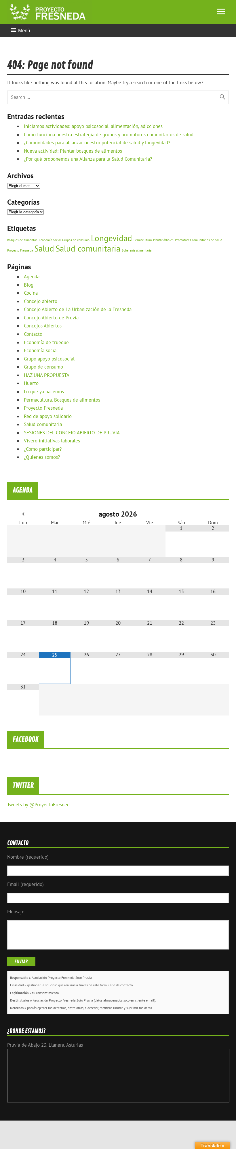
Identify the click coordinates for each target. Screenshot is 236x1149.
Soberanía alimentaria (136, 250)
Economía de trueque (46, 342)
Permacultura (143, 240)
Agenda (31, 276)
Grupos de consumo (76, 240)
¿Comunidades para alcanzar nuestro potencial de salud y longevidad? (97, 142)
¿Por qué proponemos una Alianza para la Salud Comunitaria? (88, 159)
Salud (44, 248)
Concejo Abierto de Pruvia (51, 317)
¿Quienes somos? (42, 457)
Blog (28, 285)
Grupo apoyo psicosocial (49, 359)
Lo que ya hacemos (44, 391)
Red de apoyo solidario (48, 416)
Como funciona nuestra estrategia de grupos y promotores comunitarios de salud (108, 134)
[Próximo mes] (213, 514)
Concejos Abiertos (43, 326)
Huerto (31, 383)
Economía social (50, 240)
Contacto (33, 334)
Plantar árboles (163, 240)
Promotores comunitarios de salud (198, 240)
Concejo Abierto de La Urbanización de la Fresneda (78, 309)
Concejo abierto (40, 301)
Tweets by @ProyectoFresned (38, 804)
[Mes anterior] (23, 514)
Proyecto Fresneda (20, 250)
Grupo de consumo (43, 367)
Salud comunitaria (88, 248)
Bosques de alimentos (22, 240)
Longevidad (111, 238)
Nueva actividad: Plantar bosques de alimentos (73, 151)
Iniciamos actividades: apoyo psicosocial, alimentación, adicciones (93, 126)
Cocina (31, 293)
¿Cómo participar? (43, 449)
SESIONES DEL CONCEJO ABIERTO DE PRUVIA (72, 432)
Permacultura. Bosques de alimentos (62, 400)
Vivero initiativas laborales (52, 441)
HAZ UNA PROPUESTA (46, 375)
